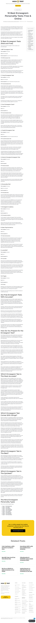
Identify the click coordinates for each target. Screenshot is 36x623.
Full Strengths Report (17, 598)
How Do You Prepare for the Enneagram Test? (30, 36)
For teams (30, 586)
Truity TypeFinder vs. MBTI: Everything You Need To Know (8, 548)
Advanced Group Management (24, 609)
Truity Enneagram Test (7, 83)
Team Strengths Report (17, 600)
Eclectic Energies (6, 165)
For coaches (31, 588)
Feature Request (17, 591)
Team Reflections (24, 604)
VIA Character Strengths (31, 597)
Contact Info (10, 618)
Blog (29, 603)
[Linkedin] (34, 618)
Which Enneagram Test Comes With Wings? (30, 41)
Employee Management (31, 606)
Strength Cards (17, 611)
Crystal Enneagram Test (7, 138)
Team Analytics (24, 600)
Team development (24, 589)
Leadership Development (31, 610)
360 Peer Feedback (25, 601)
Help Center (17, 592)
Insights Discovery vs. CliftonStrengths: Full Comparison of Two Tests (26, 570)
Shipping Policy (5, 618)
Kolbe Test (30, 595)
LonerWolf (4, 258)
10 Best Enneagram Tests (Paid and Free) (30, 31)
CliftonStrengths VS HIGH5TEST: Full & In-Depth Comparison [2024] (26, 559)
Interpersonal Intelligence (24, 603)
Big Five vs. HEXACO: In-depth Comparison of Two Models (8, 570)
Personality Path (6, 192)
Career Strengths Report (17, 602)
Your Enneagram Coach (7, 112)
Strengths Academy (23, 613)
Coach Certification (18, 588)
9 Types (4, 284)
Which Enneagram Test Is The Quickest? (30, 46)
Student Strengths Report (18, 604)
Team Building (31, 612)
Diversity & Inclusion (23, 591)
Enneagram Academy (7, 215)
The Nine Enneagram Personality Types (30, 49)
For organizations (32, 587)
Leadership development (24, 587)
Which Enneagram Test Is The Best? (30, 44)
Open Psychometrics (6, 235)
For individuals (31, 584)
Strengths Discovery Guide (17, 607)
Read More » (4, 551)
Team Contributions (24, 607)
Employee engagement (24, 593)
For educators (31, 590)
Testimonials (17, 589)
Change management (24, 595)
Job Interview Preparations (31, 608)
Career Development (31, 605)
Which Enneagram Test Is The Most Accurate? (30, 39)
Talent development (24, 585)
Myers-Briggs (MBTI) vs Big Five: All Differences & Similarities (26, 548)
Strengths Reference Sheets (18, 609)
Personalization (24, 611)
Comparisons (30, 21)
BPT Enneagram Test (6, 57)
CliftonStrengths (31, 594)
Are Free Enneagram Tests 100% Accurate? (30, 34)
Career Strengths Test (17, 613)
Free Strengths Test (17, 585)
